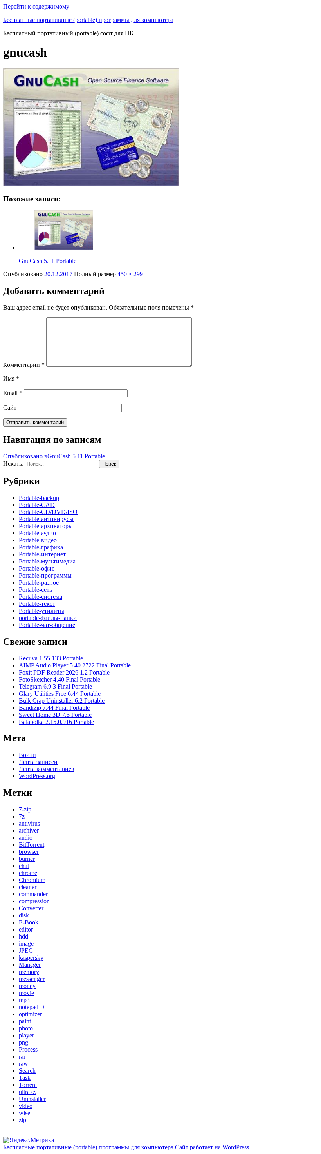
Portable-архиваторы (46, 526)
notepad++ (32, 1007)
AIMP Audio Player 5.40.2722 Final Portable (75, 665)
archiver (29, 830)
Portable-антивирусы (46, 519)
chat (24, 865)
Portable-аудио (37, 533)
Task (25, 1077)
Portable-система (40, 596)
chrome (28, 873)
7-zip (25, 809)
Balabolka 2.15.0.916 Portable (56, 721)
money (27, 986)
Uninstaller (32, 1099)
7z (22, 816)
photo (26, 1028)
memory (29, 971)
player (26, 1035)
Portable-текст (37, 603)
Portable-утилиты (41, 610)
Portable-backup (39, 497)
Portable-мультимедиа (47, 561)
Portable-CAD (37, 504)
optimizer (30, 1014)
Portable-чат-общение (47, 625)
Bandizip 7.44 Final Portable (54, 707)
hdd (23, 936)
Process (28, 1049)
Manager (30, 964)
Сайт (9, 407)
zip (22, 1120)
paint (25, 1021)
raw (23, 1063)
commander (33, 894)
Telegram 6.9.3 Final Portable (55, 686)
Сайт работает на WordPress (212, 1147)
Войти (27, 754)
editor (26, 929)
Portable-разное (39, 582)
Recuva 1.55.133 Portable (51, 658)
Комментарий (24, 364)
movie (26, 993)
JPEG (26, 950)
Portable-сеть (35, 589)
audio (25, 837)
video (25, 1106)
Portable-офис (36, 568)
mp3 (24, 1000)
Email (12, 393)
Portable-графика (41, 547)
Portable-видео (38, 540)
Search (27, 1070)
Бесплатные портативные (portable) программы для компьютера (88, 19)
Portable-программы (45, 575)
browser (29, 851)
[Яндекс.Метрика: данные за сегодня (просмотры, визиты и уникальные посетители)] (28, 1140)
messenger (32, 978)
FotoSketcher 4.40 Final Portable (59, 679)
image (26, 943)
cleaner (27, 887)
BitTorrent (31, 844)
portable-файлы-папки (48, 617)
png (23, 1042)
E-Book (28, 922)
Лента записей (38, 761)
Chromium (32, 880)
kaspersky (31, 957)
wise (24, 1113)
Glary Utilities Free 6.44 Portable (60, 693)
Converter (31, 908)
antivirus (29, 823)
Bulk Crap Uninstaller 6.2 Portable (62, 700)
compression (34, 901)
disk (24, 915)
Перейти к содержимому (36, 6)
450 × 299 (130, 274)
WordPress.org (37, 776)
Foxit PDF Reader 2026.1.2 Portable (64, 672)
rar (22, 1056)
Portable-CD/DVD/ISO (48, 512)
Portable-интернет (42, 554)
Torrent (28, 1084)
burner (27, 858)
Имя (11, 378)
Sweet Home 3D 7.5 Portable (55, 714)
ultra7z (27, 1091)
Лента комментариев (46, 769)
